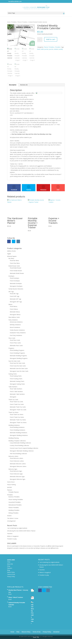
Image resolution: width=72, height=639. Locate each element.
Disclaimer (56, 632)
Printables (14, 22)
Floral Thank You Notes (16, 414)
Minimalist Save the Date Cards (19, 368)
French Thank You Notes (17, 417)
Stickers (9, 515)
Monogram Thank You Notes (18, 422)
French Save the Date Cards (18, 366)
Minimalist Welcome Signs (17, 476)
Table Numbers (13, 387)
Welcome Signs (13, 469)
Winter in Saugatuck (12, 536)
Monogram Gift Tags (16, 302)
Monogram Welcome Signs (17, 479)
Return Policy (11, 572)
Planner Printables (22, 22)
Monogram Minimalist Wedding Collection (22, 451)
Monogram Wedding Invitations (19, 435)
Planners (9, 490)
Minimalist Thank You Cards (18, 407)
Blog (8, 570)
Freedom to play (12, 539)
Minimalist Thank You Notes (18, 420)
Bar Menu (11, 258)
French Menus (14, 309)
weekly (61, 49)
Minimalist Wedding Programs (18, 355)
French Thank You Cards (17, 404)
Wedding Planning (14, 438)
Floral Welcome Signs (16, 471)
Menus (10, 304)
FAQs (8, 562)
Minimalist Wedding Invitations (18, 432)
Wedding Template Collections (17, 441)
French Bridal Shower (16, 270)
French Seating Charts (16, 379)
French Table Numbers (16, 391)
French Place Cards (15, 343)
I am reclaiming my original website (17, 528)
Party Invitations (13, 320)
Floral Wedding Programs (17, 350)
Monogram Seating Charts (17, 384)
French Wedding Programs (17, 353)
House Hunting (11, 484)
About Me (10, 564)
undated (56, 49)
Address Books (11, 251)
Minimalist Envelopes (16, 283)
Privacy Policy (11, 576)
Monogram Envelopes (16, 286)
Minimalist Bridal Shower (17, 273)
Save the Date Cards (14, 361)
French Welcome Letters (17, 461)
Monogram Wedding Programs (18, 358)
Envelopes (11, 276)
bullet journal (44, 49)
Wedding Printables (14, 510)
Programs (11, 348)
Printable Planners (14, 492)
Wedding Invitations (14, 425)
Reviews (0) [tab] (23, 85)
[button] (32, 27)
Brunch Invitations (15, 327)
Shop (8, 566)
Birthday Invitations (15, 324)
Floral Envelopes (14, 278)
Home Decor (11, 482)
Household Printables (15, 502)
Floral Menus (13, 306)
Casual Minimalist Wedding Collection (20, 443)
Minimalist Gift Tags (15, 299)
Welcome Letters (13, 456)
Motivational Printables (15, 505)
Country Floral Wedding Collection (19, 445)
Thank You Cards (13, 399)
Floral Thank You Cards (16, 401)
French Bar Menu (15, 263)
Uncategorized (11, 521)
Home (8, 22)
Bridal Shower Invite (14, 266)
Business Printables (14, 497)
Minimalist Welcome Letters (18, 464)
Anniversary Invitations (16, 322)
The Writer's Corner (12, 518)
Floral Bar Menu (14, 260)
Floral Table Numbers (16, 389)
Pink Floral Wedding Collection (18, 453)
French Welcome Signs (16, 474)
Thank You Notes (13, 412)
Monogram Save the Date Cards (19, 371)
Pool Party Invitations (16, 335)
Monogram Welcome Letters (18, 466)
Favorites (9, 533)
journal (51, 49)
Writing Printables (13, 513)
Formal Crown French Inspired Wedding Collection (24, 448)
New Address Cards (14, 317)
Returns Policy (26, 632)
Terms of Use (11, 574)
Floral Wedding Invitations (17, 427)
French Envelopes (15, 281)
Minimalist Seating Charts (17, 381)
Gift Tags (11, 291)
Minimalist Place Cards (16, 345)
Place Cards (12, 338)
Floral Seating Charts (16, 376)
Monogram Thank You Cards (18, 409)
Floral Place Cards (15, 340)
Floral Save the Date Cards (17, 363)
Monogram (13, 397)
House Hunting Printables (16, 499)
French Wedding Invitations (17, 430)
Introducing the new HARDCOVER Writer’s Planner (21, 531)
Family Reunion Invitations (17, 330)
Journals (9, 487)
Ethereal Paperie (12, 256)
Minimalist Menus (15, 312)
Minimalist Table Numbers (17, 394)
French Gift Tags (14, 296)
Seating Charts (13, 374)
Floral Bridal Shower (15, 268)
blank (38, 49)
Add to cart (50, 39)
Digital (9, 254)
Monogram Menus (15, 314)
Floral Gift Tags (14, 293)
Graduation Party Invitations (18, 333)
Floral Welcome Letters (16, 458)
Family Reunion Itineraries (16, 289)
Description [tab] (12, 85)
